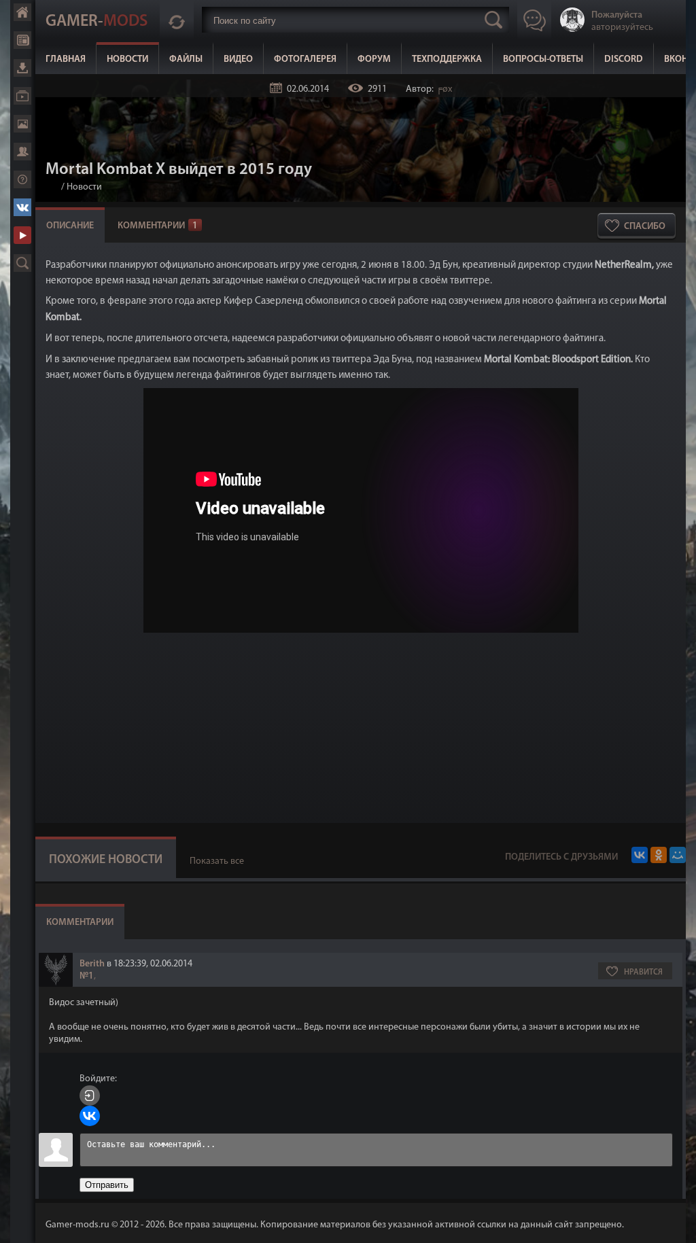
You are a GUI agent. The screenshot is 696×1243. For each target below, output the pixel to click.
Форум (374, 59)
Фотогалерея (305, 59)
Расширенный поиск (22, 263)
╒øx (444, 89)
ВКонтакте (22, 207)
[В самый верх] (675, 1222)
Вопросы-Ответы (543, 59)
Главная (66, 59)
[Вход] (90, 1095)
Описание (70, 226)
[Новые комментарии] (177, 19)
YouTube (22, 235)
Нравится (643, 972)
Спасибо (644, 227)
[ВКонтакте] (639, 855)
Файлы (186, 59)
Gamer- (96, 22)
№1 (87, 976)
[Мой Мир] (677, 855)
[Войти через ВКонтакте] (90, 1116)
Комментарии (158, 226)
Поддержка (22, 179)
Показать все (217, 861)
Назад (51, 187)
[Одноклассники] (658, 855)
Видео (238, 59)
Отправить (106, 1185)
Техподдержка (447, 59)
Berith (92, 964)
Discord (623, 59)
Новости (127, 59)
